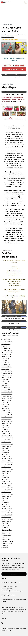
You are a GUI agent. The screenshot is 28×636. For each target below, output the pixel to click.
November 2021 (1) (6, 342)
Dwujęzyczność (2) (6, 535)
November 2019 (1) (6, 373)
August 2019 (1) (6, 377)
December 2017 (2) (6, 415)
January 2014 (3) (6, 511)
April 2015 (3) (5, 479)
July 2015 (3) (5, 473)
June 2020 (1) (5, 358)
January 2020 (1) (6, 369)
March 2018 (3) (5, 410)
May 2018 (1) (5, 406)
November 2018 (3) (6, 394)
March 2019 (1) (5, 388)
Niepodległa (8, 87)
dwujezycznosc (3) (6, 533)
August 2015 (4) (6, 471)
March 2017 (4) (5, 433)
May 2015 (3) (5, 477)
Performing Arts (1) (6, 539)
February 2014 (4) (6, 508)
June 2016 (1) (5, 450)
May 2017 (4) (5, 429)
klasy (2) (3, 537)
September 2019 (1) (7, 375)
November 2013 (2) (6, 515)
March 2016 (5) (5, 456)
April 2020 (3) (5, 363)
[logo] (6, 2)
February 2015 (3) (6, 483)
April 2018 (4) (5, 408)
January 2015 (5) (6, 486)
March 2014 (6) (5, 506)
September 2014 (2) (7, 494)
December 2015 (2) (6, 463)
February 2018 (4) (6, 413)
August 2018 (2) (6, 400)
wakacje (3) (4, 545)
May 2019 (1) (5, 383)
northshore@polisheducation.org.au (13, 591)
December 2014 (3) (6, 488)
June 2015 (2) (5, 475)
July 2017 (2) (5, 425)
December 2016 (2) (6, 438)
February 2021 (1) (6, 350)
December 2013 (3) (6, 513)
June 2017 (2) (5, 427)
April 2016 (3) (5, 454)
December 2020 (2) (6, 352)
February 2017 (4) (6, 435)
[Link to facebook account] (2, 622)
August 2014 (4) (6, 496)
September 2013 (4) (7, 519)
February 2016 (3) (6, 458)
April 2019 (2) (5, 385)
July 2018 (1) (5, 402)
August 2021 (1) (6, 344)
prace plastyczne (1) (7, 541)
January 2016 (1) (6, 460)
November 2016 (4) (6, 440)
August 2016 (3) (6, 446)
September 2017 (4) (7, 421)
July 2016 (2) (5, 448)
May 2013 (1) (5, 527)
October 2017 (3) (6, 419)
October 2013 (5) (6, 517)
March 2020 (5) (5, 365)
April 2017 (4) (5, 431)
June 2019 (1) (5, 381)
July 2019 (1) (5, 379)
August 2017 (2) (6, 423)
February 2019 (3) (6, 390)
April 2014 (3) (5, 504)
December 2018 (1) (6, 392)
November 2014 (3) (6, 490)
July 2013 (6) (5, 523)
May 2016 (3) (5, 452)
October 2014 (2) (6, 492)
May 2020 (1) (5, 360)
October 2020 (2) (6, 354)
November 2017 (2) (6, 417)
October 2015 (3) (6, 467)
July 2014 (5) (5, 498)
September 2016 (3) (7, 444)
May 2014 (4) (5, 502)
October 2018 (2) (6, 396)
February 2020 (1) (6, 367)
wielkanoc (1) (5, 547)
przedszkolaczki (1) (6, 543)
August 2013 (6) (6, 521)
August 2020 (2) (6, 356)
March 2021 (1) (5, 348)
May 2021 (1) (5, 346)
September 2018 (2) (7, 398)
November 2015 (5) (6, 465)
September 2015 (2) (7, 469)
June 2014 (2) (5, 500)
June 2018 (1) (5, 404)
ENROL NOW (14, 574)
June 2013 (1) (5, 525)
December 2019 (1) (6, 371)
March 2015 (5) (5, 481)
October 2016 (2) (6, 442)
